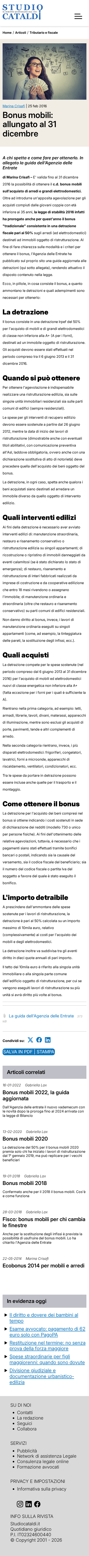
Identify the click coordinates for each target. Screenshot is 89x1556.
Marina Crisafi (14, 106)
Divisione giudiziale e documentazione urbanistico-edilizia (42, 1376)
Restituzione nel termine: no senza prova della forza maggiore (48, 1345)
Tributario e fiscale (44, 32)
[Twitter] (30, 1040)
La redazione (30, 1418)
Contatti (25, 1412)
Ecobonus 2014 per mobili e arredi (43, 1265)
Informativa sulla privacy (41, 1489)
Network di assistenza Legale (46, 1456)
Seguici (24, 1423)
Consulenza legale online (43, 1461)
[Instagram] (20, 1504)
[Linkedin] (48, 1040)
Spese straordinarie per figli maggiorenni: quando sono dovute (47, 1359)
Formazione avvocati (38, 1467)
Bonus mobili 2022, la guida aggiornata (36, 1095)
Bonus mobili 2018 (25, 1183)
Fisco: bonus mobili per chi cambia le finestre (44, 1222)
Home (7, 32)
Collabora (27, 1429)
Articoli (20, 32)
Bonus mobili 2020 (25, 1139)
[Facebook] (39, 1040)
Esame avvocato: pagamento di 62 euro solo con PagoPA (47, 1332)
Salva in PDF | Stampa (28, 1051)
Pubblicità (27, 1450)
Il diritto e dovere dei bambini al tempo (44, 1318)
